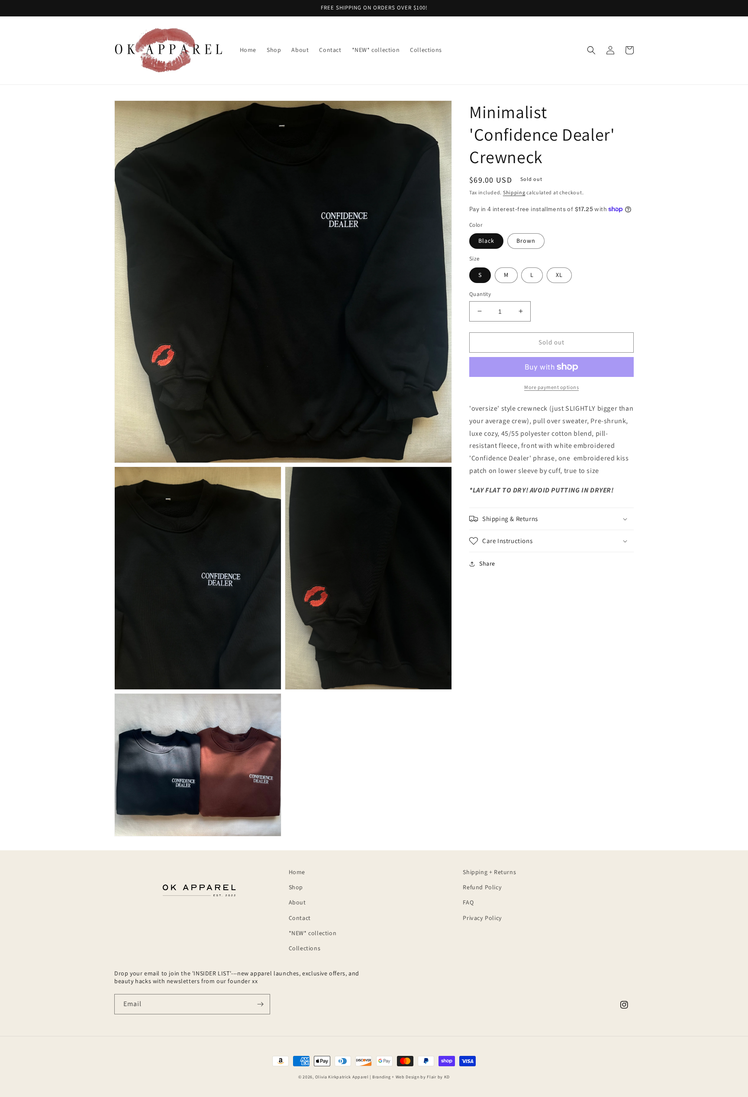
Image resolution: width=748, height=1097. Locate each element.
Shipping (514, 192)
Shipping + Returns (489, 872)
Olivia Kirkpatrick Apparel (342, 1077)
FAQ (468, 902)
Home (297, 872)
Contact (300, 918)
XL (559, 274)
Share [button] (487, 564)
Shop (296, 887)
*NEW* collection (313, 933)
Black (486, 241)
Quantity (480, 294)
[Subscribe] (260, 1004)
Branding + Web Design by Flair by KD (411, 1077)
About (297, 902)
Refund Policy (482, 887)
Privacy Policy (482, 918)
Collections (305, 948)
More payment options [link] (551, 387)
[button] (591, 50)
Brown (525, 241)
